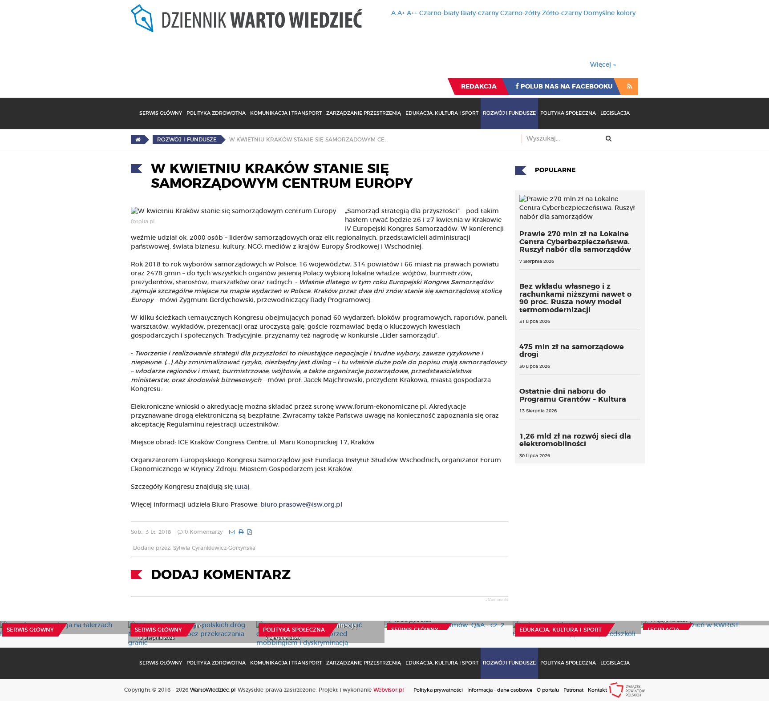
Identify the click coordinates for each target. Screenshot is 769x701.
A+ (401, 13)
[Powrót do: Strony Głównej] (138, 139)
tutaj (242, 487)
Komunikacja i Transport (286, 113)
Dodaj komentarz (221, 575)
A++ (412, 13)
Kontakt (597, 690)
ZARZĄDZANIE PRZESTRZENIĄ (363, 113)
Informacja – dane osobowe (499, 690)
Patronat (573, 690)
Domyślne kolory (609, 13)
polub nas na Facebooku (566, 87)
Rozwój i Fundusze (509, 113)
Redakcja (479, 87)
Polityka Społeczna (568, 113)
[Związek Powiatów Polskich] (627, 690)
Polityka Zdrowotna (216, 113)
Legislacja (615, 113)
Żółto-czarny (562, 13)
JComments (497, 599)
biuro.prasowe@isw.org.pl (301, 505)
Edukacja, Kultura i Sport (441, 113)
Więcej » (603, 65)
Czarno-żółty (520, 13)
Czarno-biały (439, 13)
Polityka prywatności (438, 690)
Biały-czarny (479, 13)
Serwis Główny (160, 113)
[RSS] (629, 86)
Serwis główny (30, 630)
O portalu (548, 690)
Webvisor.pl (388, 690)
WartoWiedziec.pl (213, 690)
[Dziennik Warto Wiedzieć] (246, 18)
